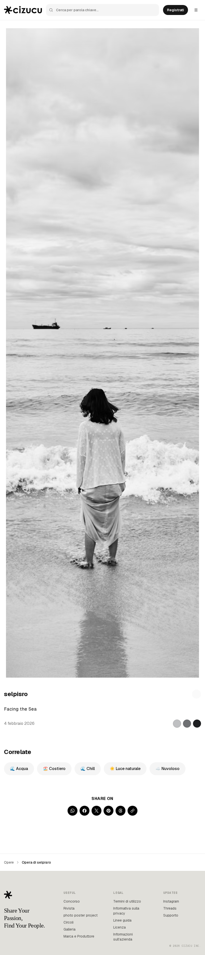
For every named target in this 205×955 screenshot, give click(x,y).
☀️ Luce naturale (125, 768)
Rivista (69, 908)
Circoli (69, 922)
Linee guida (122, 920)
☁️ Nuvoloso (168, 768)
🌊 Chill (87, 768)
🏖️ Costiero (54, 768)
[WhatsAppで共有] (73, 811)
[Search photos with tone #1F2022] (197, 724)
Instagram (171, 901)
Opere (9, 862)
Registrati (175, 10)
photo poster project (81, 915)
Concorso (72, 901)
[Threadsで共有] (121, 811)
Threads (169, 908)
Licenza (119, 927)
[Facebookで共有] (85, 811)
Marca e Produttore (79, 936)
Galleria (70, 929)
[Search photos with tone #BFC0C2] (177, 724)
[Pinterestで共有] (109, 811)
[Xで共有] (97, 811)
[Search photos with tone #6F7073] (187, 724)
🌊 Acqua (19, 768)
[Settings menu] (196, 10)
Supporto (170, 915)
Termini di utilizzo (127, 901)
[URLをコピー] (133, 811)
